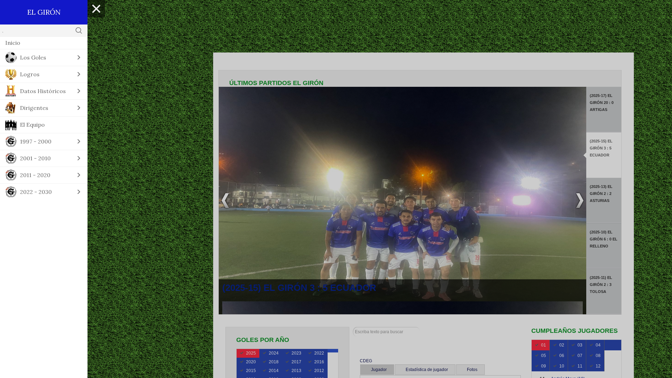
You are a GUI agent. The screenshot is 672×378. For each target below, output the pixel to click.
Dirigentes (34, 107)
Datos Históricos (43, 91)
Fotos (472, 369)
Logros (30, 74)
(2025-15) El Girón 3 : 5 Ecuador (299, 287)
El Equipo (32, 124)
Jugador (379, 369)
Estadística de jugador (427, 369)
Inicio (12, 42)
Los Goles (33, 57)
